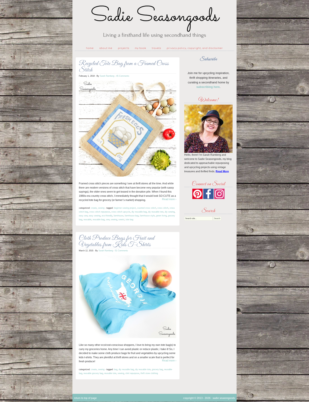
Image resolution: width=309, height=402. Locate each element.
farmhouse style (147, 215)
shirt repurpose (132, 373)
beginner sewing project (125, 208)
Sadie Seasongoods (154, 22)
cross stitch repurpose (99, 212)
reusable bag (99, 219)
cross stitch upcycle (120, 212)
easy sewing (94, 215)
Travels (156, 48)
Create (94, 208)
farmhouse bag (132, 215)
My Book (140, 48)
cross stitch (162, 208)
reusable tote (110, 373)
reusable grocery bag (93, 373)
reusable (87, 219)
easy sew (83, 215)
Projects (123, 48)
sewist (121, 219)
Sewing (101, 208)
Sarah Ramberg (107, 76)
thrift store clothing (149, 373)
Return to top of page (85, 398)
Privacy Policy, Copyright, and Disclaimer (195, 48)
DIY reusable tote (156, 212)
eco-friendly (107, 215)
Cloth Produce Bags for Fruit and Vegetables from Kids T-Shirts (116, 242)
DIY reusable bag (139, 212)
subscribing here (208, 87)
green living (161, 215)
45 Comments (122, 76)
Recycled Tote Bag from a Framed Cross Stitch (124, 67)
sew (107, 219)
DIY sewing (170, 212)
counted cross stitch (146, 208)
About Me (105, 48)
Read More (222, 171)
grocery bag (157, 369)
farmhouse (118, 215)
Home (90, 48)
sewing (114, 219)
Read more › (169, 199)
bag (115, 369)
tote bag (129, 219)
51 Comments (121, 250)
